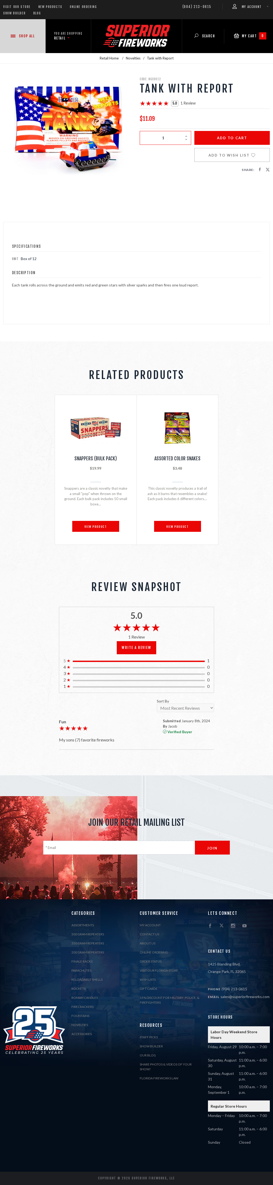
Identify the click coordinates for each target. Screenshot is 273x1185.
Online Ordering (83, 7)
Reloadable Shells (87, 979)
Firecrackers (82, 1007)
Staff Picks (149, 1037)
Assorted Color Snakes (177, 458)
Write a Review (136, 647)
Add (232, 138)
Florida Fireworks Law (159, 1078)
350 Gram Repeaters (87, 943)
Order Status (151, 961)
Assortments (82, 925)
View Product (96, 527)
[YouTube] (244, 926)
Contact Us (149, 934)
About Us (147, 943)
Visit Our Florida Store (159, 970)
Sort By (163, 701)
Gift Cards (148, 989)
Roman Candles (84, 998)
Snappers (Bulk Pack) (95, 458)
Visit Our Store (17, 7)
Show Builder (14, 13)
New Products (50, 7)
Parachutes (81, 970)
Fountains (80, 1016)
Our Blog (148, 1055)
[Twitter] (221, 926)
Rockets (78, 989)
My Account (150, 925)
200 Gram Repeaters (87, 952)
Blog (37, 13)
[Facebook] (210, 926)
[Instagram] (233, 926)
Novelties (79, 1025)
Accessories (81, 1034)
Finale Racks (82, 961)
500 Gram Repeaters (87, 934)
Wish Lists (148, 979)
